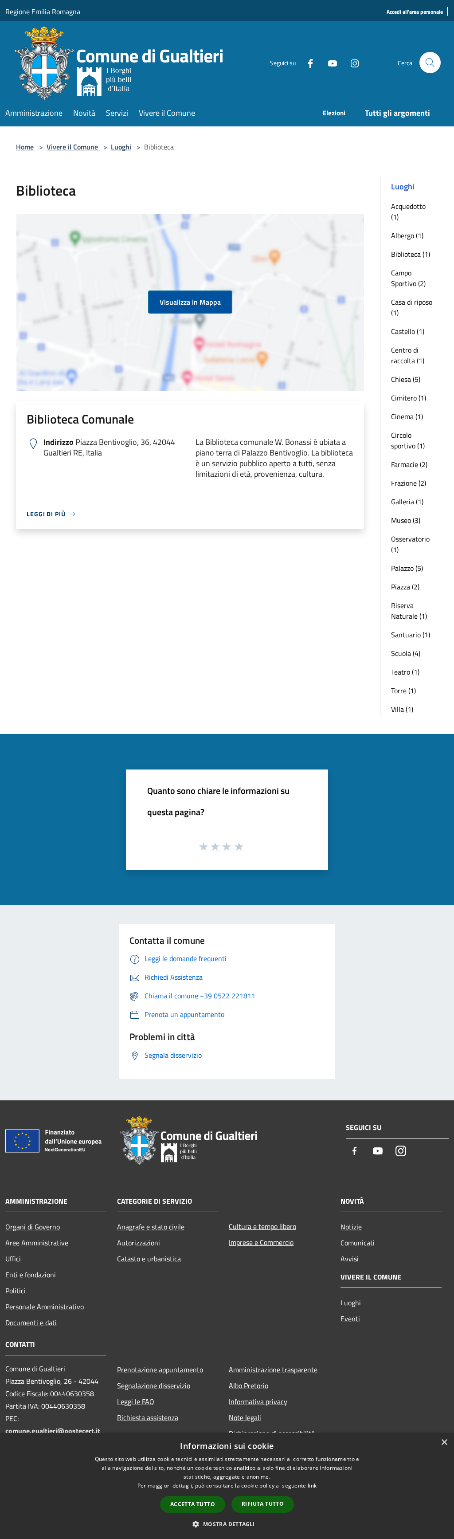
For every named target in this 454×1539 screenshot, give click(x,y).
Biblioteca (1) (410, 254)
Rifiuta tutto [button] (263, 1504)
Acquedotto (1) (408, 211)
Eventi (350, 1318)
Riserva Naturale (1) (409, 610)
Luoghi (121, 146)
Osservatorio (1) (410, 544)
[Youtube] (329, 62)
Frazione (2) (408, 483)
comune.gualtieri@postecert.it (52, 1430)
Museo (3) (405, 520)
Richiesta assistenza (147, 1417)
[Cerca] (430, 62)
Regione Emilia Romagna (42, 11)
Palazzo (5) (407, 568)
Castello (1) (407, 331)
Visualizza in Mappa (190, 302)
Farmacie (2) (409, 464)
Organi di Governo (32, 1226)
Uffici (13, 1258)
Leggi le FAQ (135, 1401)
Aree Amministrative (36, 1242)
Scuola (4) (405, 653)
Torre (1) (403, 690)
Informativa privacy (258, 1401)
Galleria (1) (407, 501)
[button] (226, 1523)
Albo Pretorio (248, 1385)
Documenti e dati (31, 1322)
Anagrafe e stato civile (150, 1226)
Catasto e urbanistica (149, 1258)
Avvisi (349, 1258)
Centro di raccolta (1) (407, 355)
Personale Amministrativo (44, 1306)
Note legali (245, 1417)
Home (25, 146)
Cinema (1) (407, 416)
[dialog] (227, 1486)
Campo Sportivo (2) (408, 278)
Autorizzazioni (138, 1242)
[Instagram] (351, 62)
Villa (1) (402, 709)
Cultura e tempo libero (262, 1226)
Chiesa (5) (405, 379)
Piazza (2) (405, 586)
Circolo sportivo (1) (408, 440)
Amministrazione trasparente (273, 1369)
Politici (15, 1290)
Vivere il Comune (73, 146)
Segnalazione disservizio (153, 1385)
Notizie (351, 1226)
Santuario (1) (410, 634)
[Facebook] (307, 62)
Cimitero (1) (408, 398)
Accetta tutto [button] (192, 1504)
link (312, 1485)
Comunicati (357, 1242)
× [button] (444, 1442)
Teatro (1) (405, 672)
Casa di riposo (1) (411, 307)
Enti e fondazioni (30, 1274)
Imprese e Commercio (261, 1242)
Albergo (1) (407, 235)
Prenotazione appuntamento (160, 1369)
